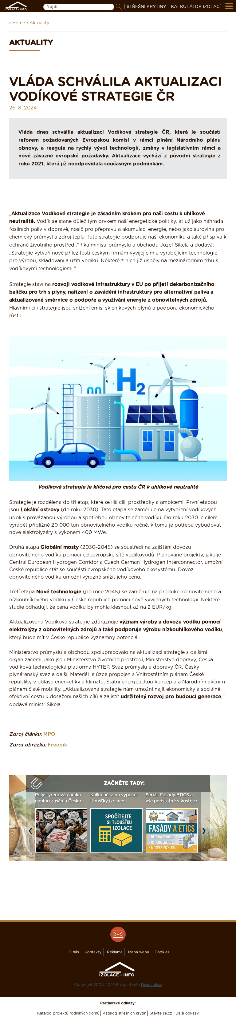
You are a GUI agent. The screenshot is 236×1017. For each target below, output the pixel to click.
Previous (31, 834)
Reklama (115, 952)
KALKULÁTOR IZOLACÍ (196, 7)
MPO (49, 734)
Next (205, 834)
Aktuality (39, 23)
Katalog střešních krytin (124, 1013)
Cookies (162, 952)
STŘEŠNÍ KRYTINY (146, 7)
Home (18, 23)
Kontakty (93, 952)
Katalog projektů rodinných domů (68, 1013)
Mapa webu (138, 952)
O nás (74, 952)
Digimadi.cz (151, 985)
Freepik (57, 744)
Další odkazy (187, 1013)
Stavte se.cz (161, 1013)
